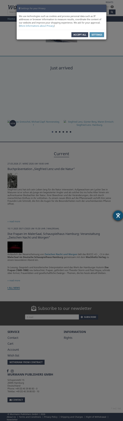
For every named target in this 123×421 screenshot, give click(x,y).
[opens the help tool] (118, 215)
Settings (97, 34)
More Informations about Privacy (37, 25)
